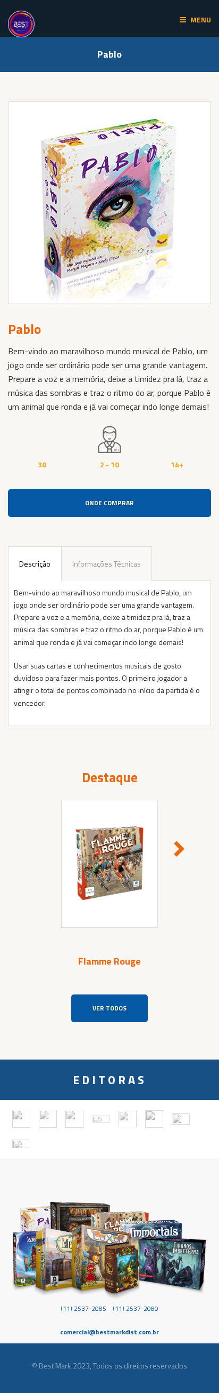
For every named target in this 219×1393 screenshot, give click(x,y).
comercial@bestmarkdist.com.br (109, 1332)
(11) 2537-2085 (83, 1308)
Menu (200, 19)
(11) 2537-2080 (135, 1308)
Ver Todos (109, 1008)
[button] (40, 849)
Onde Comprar (109, 503)
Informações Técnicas (106, 563)
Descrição (34, 563)
